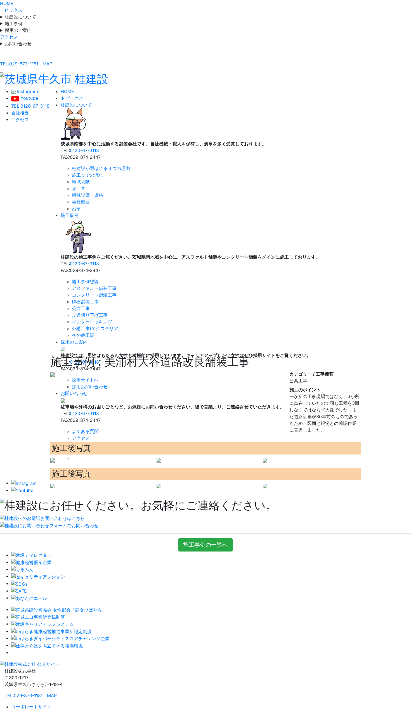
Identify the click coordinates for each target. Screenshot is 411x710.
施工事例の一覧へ (205, 544)
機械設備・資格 (87, 195)
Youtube (28, 98)
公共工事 (81, 308)
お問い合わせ (18, 43)
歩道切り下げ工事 (90, 315)
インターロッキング (92, 322)
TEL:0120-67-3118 (30, 106)
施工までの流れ (87, 175)
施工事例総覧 (85, 281)
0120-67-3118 (84, 150)
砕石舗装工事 (85, 301)
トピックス (11, 10)
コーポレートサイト (31, 706)
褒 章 (78, 188)
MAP (47, 64)
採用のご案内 (18, 30)
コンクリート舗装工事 (94, 295)
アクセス (9, 37)
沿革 (76, 208)
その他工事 (83, 335)
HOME (6, 3)
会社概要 (20, 112)
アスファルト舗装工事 (94, 288)
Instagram (27, 91)
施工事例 (14, 23)
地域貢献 (81, 181)
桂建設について (20, 17)
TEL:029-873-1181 (19, 64)
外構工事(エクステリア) (96, 328)
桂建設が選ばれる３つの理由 (101, 168)
